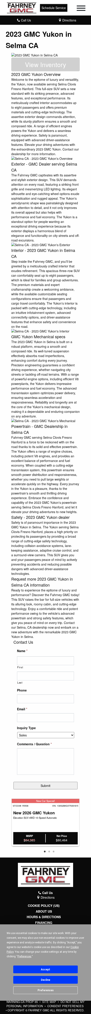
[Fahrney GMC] (21, 7)
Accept (45, 969)
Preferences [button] (24, 956)
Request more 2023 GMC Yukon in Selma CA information (42, 582)
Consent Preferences (65, 1006)
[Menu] (81, 8)
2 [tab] (49, 852)
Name (22, 651)
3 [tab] (53, 852)
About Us (44, 911)
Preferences (46, 990)
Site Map (49, 1002)
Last (20, 682)
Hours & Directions (44, 917)
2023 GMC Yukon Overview (36, 74)
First (20, 667)
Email (22, 709)
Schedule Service (54, 8)
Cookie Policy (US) (44, 905)
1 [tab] (45, 852)
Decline (45, 979)
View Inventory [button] (45, 64)
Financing (43, 922)
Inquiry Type (26, 728)
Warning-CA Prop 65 (22, 1002)
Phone (22, 690)
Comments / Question (34, 744)
